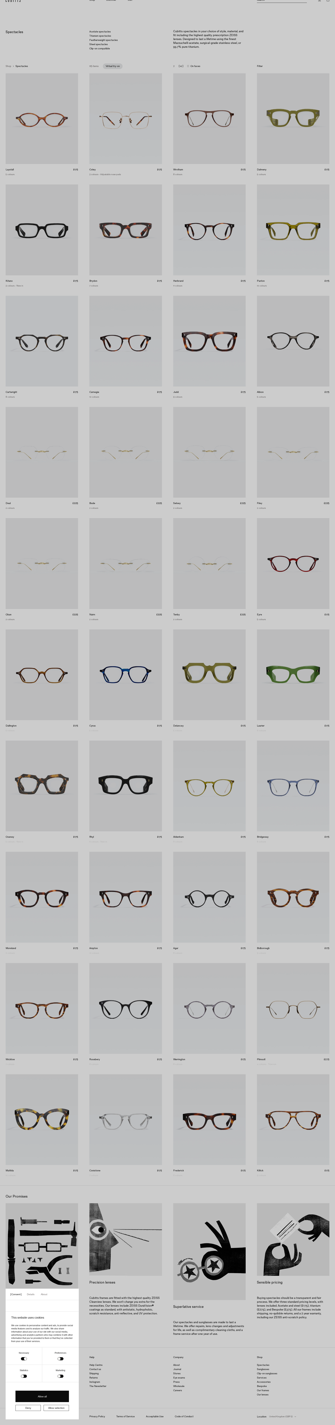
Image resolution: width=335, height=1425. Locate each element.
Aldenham (178, 837)
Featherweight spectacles (103, 40)
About (176, 1365)
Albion (260, 392)
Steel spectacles (98, 44)
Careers (177, 1390)
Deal (8, 503)
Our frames (263, 1390)
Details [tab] (30, 1294)
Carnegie (94, 392)
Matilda (10, 1170)
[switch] (60, 1358)
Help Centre (96, 1365)
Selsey (177, 503)
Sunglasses (263, 1369)
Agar (175, 948)
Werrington (179, 1059)
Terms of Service (125, 1416)
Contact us (95, 1369)
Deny (28, 1408)
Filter (260, 66)
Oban (8, 614)
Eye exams (179, 1377)
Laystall (10, 169)
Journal (177, 1369)
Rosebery (94, 1059)
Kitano (9, 281)
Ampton (93, 948)
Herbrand (178, 281)
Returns (93, 1377)
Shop (8, 66)
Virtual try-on (113, 66)
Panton (261, 281)
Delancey (178, 725)
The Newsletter (97, 1386)
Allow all (42, 1396)
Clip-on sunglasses (267, 1373)
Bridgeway (263, 837)
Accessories (264, 1381)
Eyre (259, 614)
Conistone (94, 1170)
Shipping (94, 1373)
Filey (259, 503)
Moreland (11, 948)
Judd (176, 392)
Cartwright (11, 392)
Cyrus (92, 725)
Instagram (94, 1381)
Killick (260, 1170)
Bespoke (262, 1386)
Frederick (178, 1170)
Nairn (92, 614)
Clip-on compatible (99, 48)
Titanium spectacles (100, 35)
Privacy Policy (97, 1416)
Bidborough (263, 948)
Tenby (176, 614)
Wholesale (178, 1386)
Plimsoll (261, 1059)
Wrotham (178, 169)
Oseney (10, 837)
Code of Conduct (184, 1416)
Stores (177, 1373)
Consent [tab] (16, 1294)
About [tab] (44, 1294)
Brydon (93, 281)
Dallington (11, 725)
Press (176, 1381)
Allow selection (56, 1408)
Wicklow (10, 1059)
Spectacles (263, 1365)
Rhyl (91, 837)
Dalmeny (261, 169)
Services (262, 1377)
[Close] (331, 4)
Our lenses (263, 1394)
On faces (195, 66)
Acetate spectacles (100, 31)
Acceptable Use (155, 1416)
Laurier (260, 725)
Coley (92, 169)
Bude (92, 503)
